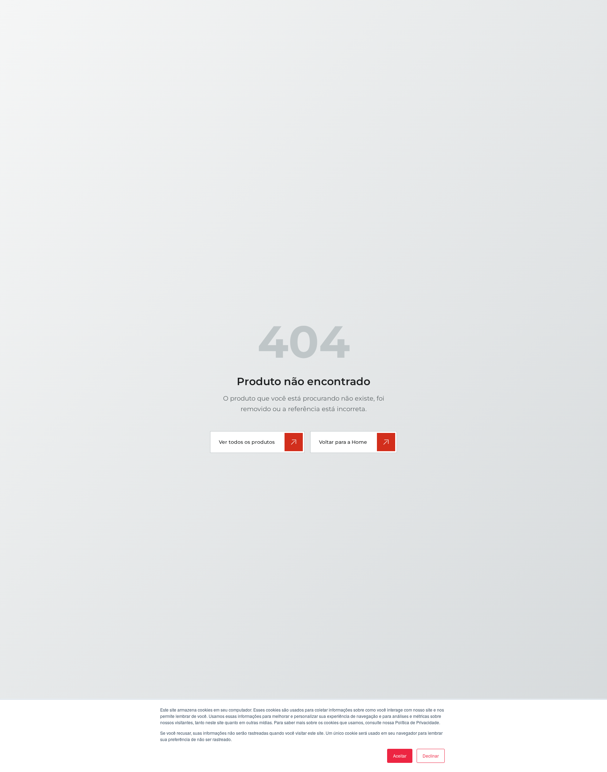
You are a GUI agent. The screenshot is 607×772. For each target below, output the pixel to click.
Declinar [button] (431, 756)
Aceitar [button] (399, 756)
